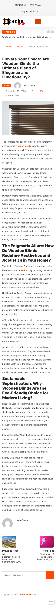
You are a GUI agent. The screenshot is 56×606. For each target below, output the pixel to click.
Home (8, 46)
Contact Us (20, 5)
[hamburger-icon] (51, 602)
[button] (48, 31)
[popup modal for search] (53, 21)
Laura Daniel (29, 85)
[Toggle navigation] (38, 21)
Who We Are (36, 5)
